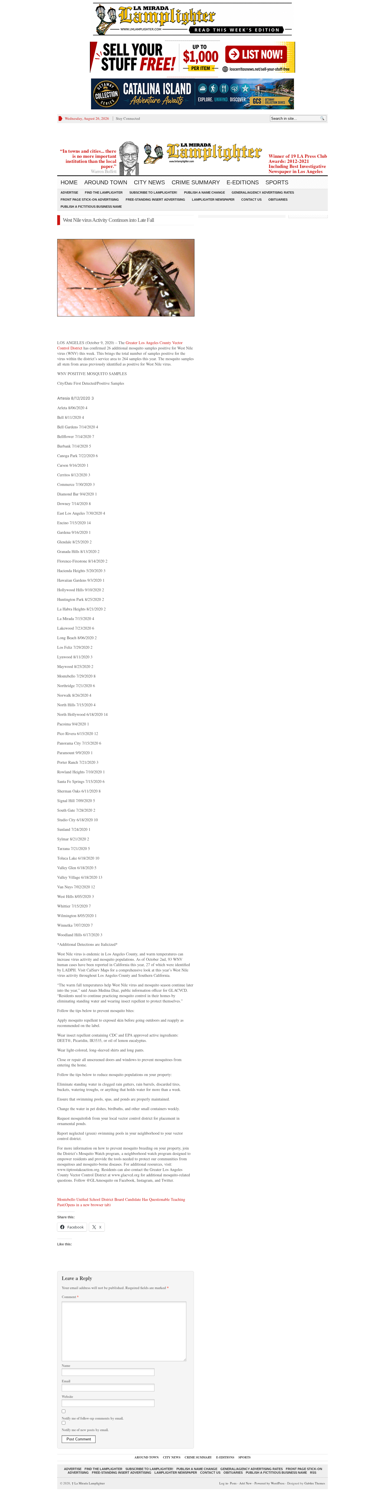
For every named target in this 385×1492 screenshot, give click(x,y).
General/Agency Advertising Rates (263, 192)
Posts (233, 1483)
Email (66, 1381)
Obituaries (277, 199)
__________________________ (192, 75)
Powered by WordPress (269, 1483)
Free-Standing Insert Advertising (155, 199)
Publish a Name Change (204, 192)
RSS (313, 1472)
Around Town (105, 182)
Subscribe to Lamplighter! (153, 192)
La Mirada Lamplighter (88, 1483)
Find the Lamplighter (104, 192)
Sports (276, 182)
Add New (245, 1483)
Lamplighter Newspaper (213, 199)
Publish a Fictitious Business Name (91, 206)
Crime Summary (196, 182)
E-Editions (243, 182)
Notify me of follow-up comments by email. (92, 1418)
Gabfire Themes (314, 1483)
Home (69, 182)
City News (149, 182)
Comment (70, 1296)
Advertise (69, 192)
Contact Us (251, 199)
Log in (223, 1483)
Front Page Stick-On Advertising (90, 199)
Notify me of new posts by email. (85, 1429)
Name (66, 1365)
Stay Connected (128, 118)
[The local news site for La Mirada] (192, 152)
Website (67, 1396)
